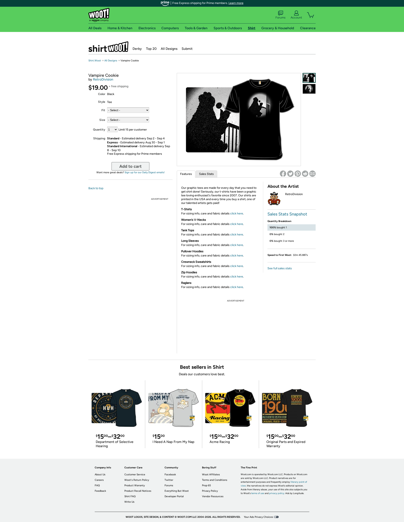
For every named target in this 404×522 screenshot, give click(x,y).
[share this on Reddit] (305, 173)
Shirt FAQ (130, 496)
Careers (99, 479)
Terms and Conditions (214, 479)
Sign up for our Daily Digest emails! (145, 172)
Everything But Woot (177, 490)
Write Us (129, 501)
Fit (103, 110)
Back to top (95, 188)
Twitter (169, 479)
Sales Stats (206, 174)
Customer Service (134, 474)
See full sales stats (279, 268)
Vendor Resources (212, 496)
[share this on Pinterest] (298, 173)
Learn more (236, 3)
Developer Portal (174, 496)
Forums (280, 17)
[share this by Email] (312, 173)
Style (101, 102)
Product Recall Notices (137, 490)
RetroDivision (103, 79)
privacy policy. (277, 493)
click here (236, 213)
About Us (100, 474)
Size (102, 120)
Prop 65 (206, 485)
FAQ (97, 485)
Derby (137, 49)
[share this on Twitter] (290, 173)
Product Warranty (134, 485)
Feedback (100, 490)
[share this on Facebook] (283, 173)
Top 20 (151, 49)
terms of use (257, 493)
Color (101, 94)
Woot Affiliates (211, 474)
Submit (187, 49)
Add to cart (130, 166)
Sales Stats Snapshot (287, 214)
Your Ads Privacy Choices (258, 516)
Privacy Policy (210, 490)
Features (186, 174)
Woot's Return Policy (136, 479)
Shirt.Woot (108, 46)
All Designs (169, 49)
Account (296, 17)
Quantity (99, 129)
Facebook (170, 474)
